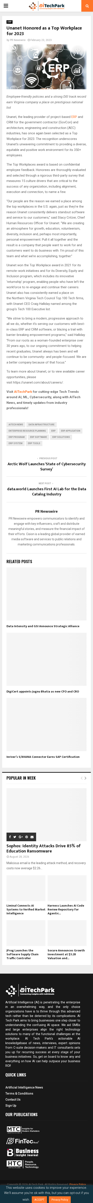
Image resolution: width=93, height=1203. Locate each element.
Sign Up (10, 1105)
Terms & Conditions (19, 1093)
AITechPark (23, 392)
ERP (9, 22)
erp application (70, 431)
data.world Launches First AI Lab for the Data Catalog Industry (46, 492)
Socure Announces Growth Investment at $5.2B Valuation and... (66, 954)
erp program (17, 437)
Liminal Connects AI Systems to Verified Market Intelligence (25, 909)
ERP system (15, 443)
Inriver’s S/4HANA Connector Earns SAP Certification (43, 756)
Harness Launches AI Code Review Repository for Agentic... (66, 909)
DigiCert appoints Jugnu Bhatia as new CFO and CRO (42, 691)
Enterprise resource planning (27, 431)
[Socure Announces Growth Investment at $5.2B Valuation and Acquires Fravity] (67, 933)
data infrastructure (42, 424)
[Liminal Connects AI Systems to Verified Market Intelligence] (25, 888)
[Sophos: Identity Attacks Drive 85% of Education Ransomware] (46, 814)
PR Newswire (18, 40)
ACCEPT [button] (39, 1199)
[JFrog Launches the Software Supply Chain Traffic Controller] (25, 933)
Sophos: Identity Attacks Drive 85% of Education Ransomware (43, 848)
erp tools (34, 443)
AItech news (16, 424)
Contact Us (13, 1099)
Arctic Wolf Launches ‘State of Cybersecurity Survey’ (47, 467)
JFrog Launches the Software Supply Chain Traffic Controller (22, 954)
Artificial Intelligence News (24, 1087)
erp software (38, 437)
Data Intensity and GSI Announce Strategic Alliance (42, 626)
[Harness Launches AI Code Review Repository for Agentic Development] (67, 888)
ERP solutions (61, 437)
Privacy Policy (77, 1184)
